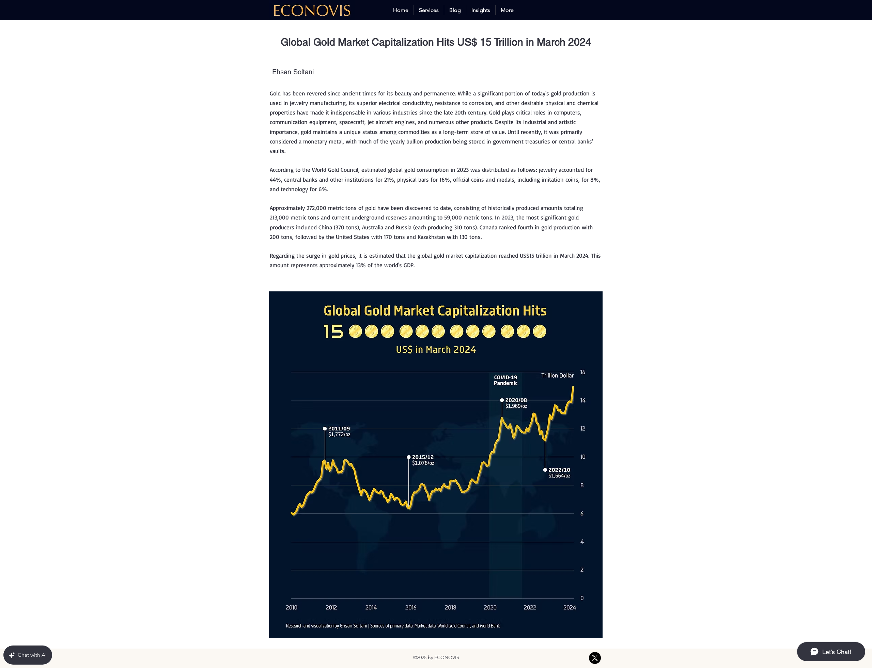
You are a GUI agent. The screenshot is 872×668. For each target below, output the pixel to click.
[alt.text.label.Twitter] (595, 658)
